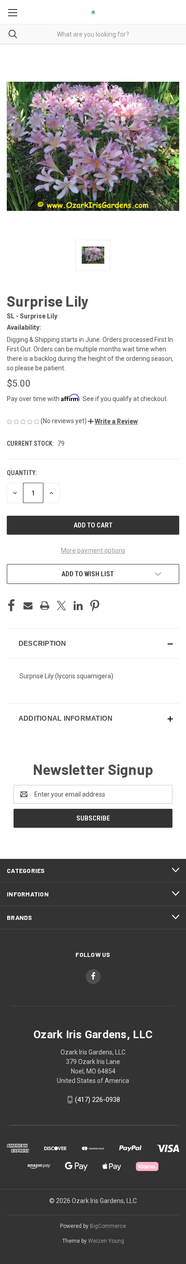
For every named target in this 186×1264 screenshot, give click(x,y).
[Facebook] (11, 605)
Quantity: (22, 472)
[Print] (44, 605)
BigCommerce (108, 1226)
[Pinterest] (94, 605)
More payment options (93, 550)
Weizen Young (106, 1241)
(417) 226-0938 (97, 1100)
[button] (113, 421)
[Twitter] (61, 605)
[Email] (28, 605)
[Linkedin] (78, 605)
